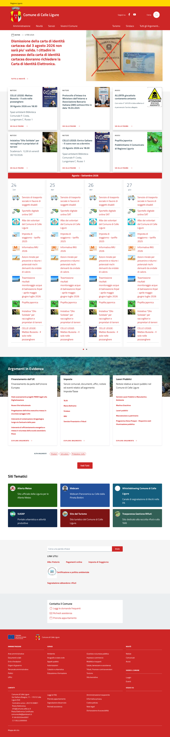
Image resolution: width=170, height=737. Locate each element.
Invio (117, 548)
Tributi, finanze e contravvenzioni (99, 669)
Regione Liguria (16, 3)
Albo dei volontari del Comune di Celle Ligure (32, 224)
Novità (39, 26)
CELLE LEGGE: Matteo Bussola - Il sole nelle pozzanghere (31, 333)
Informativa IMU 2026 (30, 249)
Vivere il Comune (69, 26)
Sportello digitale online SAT (30, 212)
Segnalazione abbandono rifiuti (61, 583)
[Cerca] (156, 15)
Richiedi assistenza (54, 706)
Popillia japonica (30, 302)
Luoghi (128, 677)
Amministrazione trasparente (98, 694)
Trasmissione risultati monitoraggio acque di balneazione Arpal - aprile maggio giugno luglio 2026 (32, 287)
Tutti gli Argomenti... (150, 26)
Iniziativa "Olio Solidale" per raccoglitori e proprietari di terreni (32, 316)
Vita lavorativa (92, 677)
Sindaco (130, 26)
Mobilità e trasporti (94, 661)
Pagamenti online (74, 562)
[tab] (83, 349)
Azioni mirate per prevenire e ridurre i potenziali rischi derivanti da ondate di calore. (32, 264)
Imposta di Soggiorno (98, 562)
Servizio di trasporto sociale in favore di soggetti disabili (32, 201)
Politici (10, 673)
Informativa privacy (94, 698)
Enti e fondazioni (14, 661)
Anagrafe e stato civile (56, 657)
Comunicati (130, 657)
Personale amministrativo (18, 669)
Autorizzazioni (52, 665)
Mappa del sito (13, 730)
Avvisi (128, 661)
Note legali (91, 706)
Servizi (51, 26)
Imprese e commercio (95, 657)
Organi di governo (15, 665)
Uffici (10, 677)
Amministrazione (21, 26)
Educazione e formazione (57, 673)
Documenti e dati (14, 657)
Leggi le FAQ (52, 694)
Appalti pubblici (53, 661)
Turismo (116, 26)
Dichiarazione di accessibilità (98, 710)
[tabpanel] (27, 263)
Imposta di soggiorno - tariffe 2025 (31, 237)
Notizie (128, 653)
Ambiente (51, 653)
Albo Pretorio (53, 562)
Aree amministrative (16, 653)
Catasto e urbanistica (55, 669)
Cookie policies (92, 702)
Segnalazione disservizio (56, 702)
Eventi (128, 681)
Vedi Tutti (84, 465)
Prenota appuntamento (56, 698)
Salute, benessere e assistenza (99, 665)
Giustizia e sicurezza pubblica (98, 653)
